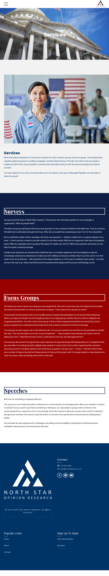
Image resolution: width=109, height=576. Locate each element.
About (6, 546)
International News (65, 539)
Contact (7, 552)
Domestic (61, 546)
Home (6, 539)
